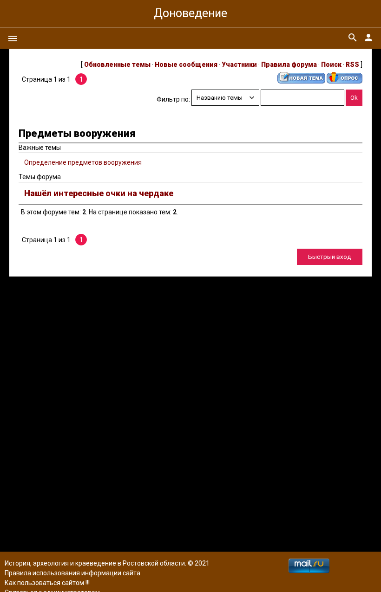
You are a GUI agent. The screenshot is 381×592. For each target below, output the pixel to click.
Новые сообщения (186, 64)
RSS (352, 64)
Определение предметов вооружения (83, 162)
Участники (239, 64)
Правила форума (289, 64)
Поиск (331, 64)
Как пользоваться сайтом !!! (47, 582)
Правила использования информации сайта (72, 573)
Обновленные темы (117, 64)
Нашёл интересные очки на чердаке (98, 193)
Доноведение (190, 13)
